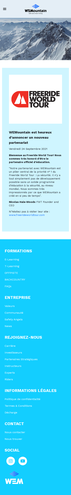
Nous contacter (15, 432)
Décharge (11, 412)
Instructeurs (13, 366)
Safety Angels (14, 319)
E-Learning (12, 259)
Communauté (14, 312)
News (8, 326)
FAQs (8, 286)
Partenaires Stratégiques (21, 359)
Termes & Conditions (18, 405)
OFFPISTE (11, 272)
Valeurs (10, 306)
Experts (10, 372)
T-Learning (12, 266)
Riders (9, 379)
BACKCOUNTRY (15, 279)
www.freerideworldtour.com (27, 215)
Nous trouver (13, 439)
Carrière (10, 345)
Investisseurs (13, 352)
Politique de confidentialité (22, 399)
